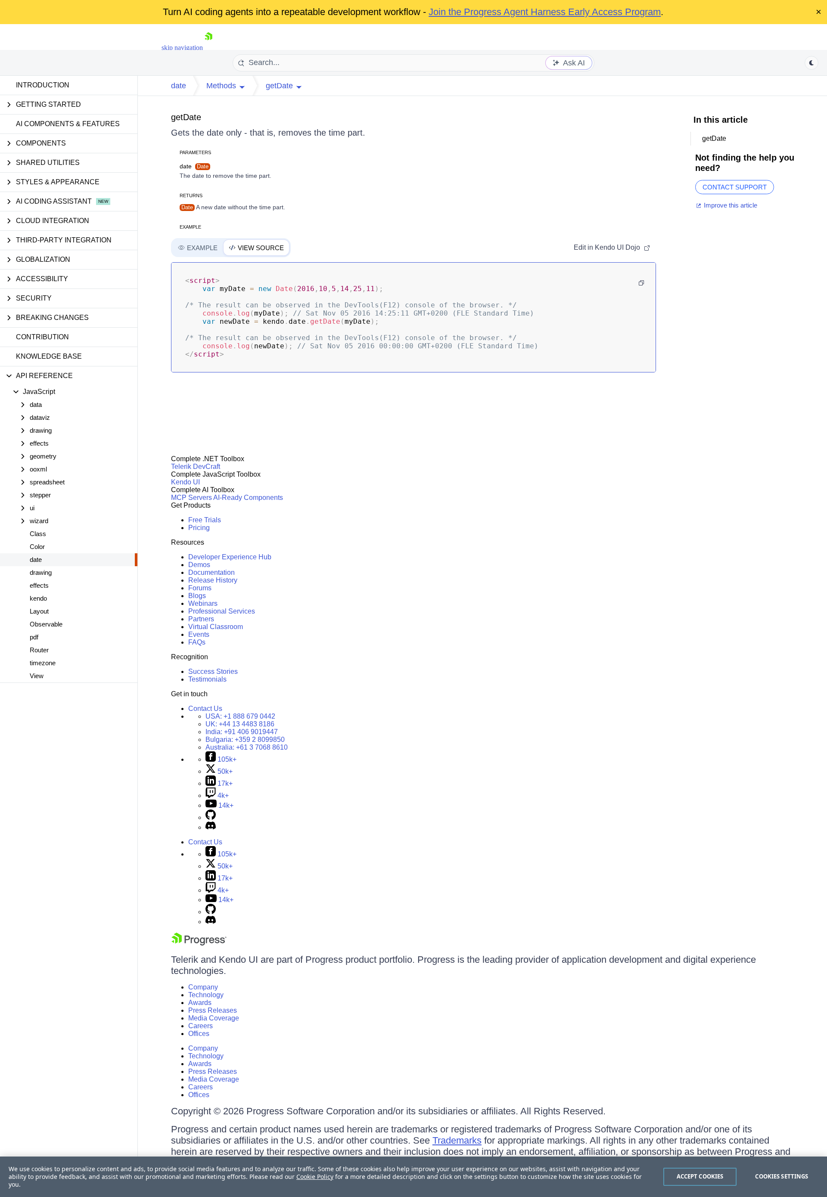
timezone (43, 663)
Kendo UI (185, 482)
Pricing (199, 527)
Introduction (42, 85)
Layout (39, 611)
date (36, 559)
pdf (34, 637)
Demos (199, 564)
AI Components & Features (68, 123)
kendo (38, 598)
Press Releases (212, 1010)
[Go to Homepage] (208, 47)
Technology (206, 995)
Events (198, 634)
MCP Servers (191, 497)
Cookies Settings (781, 1176)
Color (37, 546)
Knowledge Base (49, 356)
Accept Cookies (700, 1176)
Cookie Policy (314, 1176)
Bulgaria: (245, 739)
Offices (198, 1033)
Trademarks (457, 1140)
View (37, 675)
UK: (239, 724)
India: (241, 731)
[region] (413, 1177)
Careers (200, 1026)
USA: (240, 716)
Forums (199, 588)
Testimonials (207, 679)
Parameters (195, 152)
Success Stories (213, 671)
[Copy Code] (641, 282)
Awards (199, 1002)
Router (39, 650)
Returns (191, 195)
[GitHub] (210, 817)
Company (203, 987)
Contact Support (735, 187)
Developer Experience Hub (229, 557)
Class (38, 533)
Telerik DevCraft (195, 466)
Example (190, 226)
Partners (201, 619)
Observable (46, 624)
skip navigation (182, 47)
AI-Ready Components (248, 497)
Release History (212, 580)
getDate (186, 117)
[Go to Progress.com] (199, 943)
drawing (41, 572)
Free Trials (204, 520)
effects (39, 585)
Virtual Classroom (215, 626)
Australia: (246, 747)
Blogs (197, 595)
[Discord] (210, 827)
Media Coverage (213, 1018)
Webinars (203, 603)
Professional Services (221, 611)
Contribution (42, 337)
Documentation (211, 572)
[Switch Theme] (811, 63)
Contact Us (205, 708)
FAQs (196, 642)
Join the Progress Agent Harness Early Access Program (545, 11)
